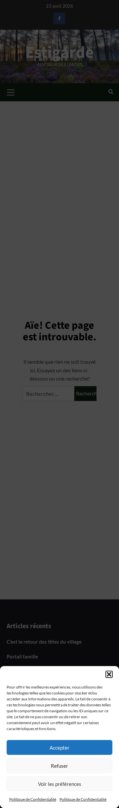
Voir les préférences (59, 784)
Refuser (59, 766)
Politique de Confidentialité (32, 799)
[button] (109, 674)
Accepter (59, 748)
